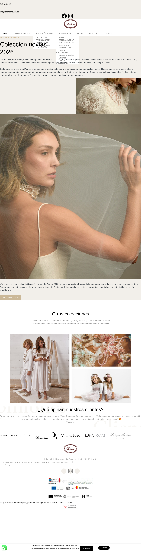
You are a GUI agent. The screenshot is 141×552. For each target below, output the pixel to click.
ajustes (86, 549)
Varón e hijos (65, 48)
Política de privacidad (51, 502)
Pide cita (93, 33)
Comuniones (65, 33)
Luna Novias (41, 48)
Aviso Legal (39, 502)
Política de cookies (66, 502)
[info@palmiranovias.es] (0, 8)
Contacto (108, 33)
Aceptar (104, 548)
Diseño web (18, 502)
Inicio (5, 33)
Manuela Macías (66, 55)
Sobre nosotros (22, 33)
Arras (80, 33)
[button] (44, 33)
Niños (61, 40)
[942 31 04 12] (0, 1)
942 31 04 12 (5, 4)
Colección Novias (44, 33)
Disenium (32, 502)
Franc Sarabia (43, 40)
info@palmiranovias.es (9, 12)
